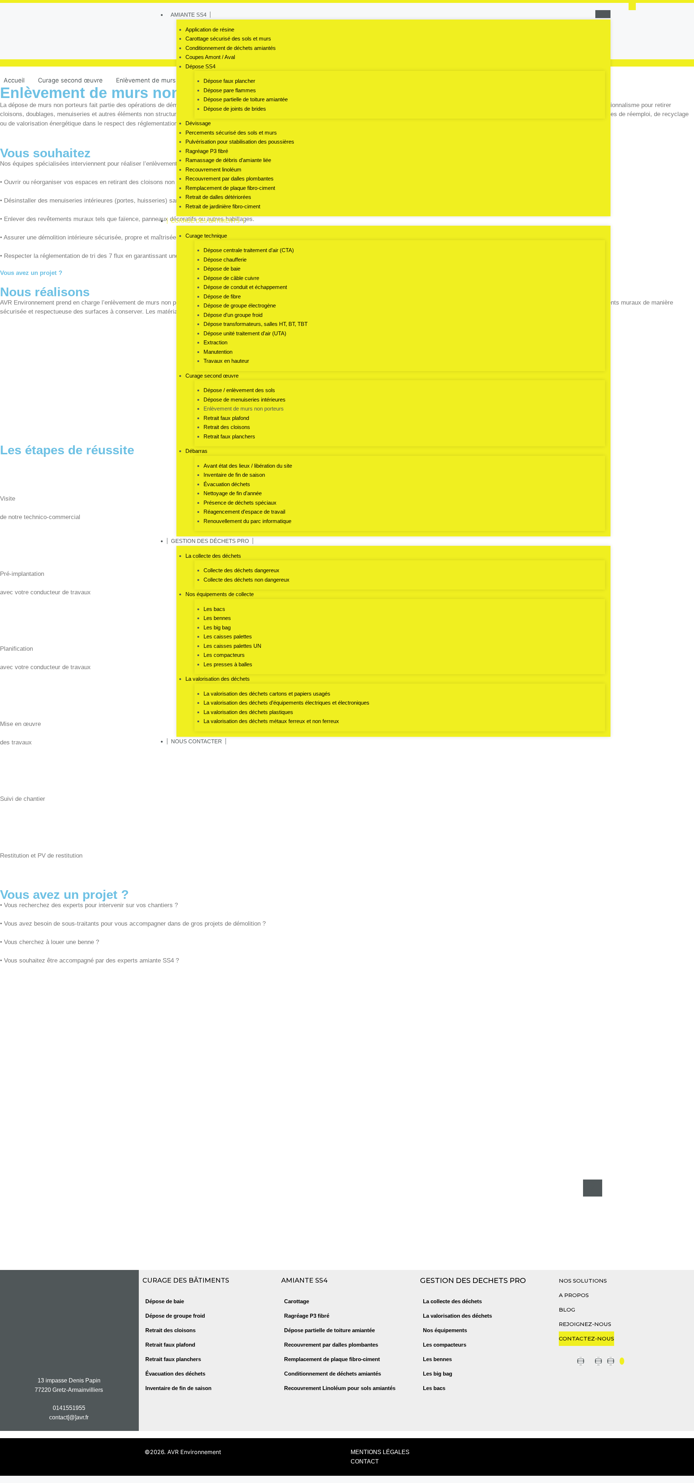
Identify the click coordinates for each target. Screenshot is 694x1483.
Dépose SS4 (200, 66)
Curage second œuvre (212, 376)
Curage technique (206, 236)
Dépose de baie (222, 268)
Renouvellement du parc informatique (247, 521)
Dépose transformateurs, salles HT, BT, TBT (256, 324)
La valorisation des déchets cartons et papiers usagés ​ (268, 693)
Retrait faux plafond (226, 418)
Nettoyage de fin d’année (233, 493)
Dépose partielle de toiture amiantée (246, 99)
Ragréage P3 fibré (206, 151)
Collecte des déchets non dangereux (247, 580)
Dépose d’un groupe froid (233, 315)
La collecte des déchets (213, 556)
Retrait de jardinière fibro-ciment (222, 206)
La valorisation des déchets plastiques (248, 712)
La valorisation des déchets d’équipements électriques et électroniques (286, 703)
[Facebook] (610, 1361)
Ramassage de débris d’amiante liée (228, 160)
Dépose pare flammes (230, 90)
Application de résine (209, 29)
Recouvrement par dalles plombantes (229, 178)
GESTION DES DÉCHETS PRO (210, 541)
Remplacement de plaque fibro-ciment (230, 188)
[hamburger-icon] (603, 14)
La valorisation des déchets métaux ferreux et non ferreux (271, 721)
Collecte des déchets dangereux (241, 570)
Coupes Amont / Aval (210, 57)
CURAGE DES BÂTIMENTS (205, 221)
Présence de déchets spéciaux (240, 503)
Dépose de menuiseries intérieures (245, 399)
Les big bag (217, 627)
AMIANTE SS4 (188, 15)
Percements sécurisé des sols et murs (231, 132)
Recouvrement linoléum (213, 169)
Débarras (196, 451)
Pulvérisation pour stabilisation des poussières (239, 142)
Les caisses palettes (228, 636)
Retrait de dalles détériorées (218, 197)
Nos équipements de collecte (219, 594)
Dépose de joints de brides (235, 109)
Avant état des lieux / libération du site (248, 466)
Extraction (215, 342)
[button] (632, 6)
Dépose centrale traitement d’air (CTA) (249, 250)
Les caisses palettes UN (232, 646)
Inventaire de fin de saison (234, 475)
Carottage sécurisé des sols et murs (228, 38)
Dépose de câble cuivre (231, 278)
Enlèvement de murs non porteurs (244, 408)
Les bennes (217, 618)
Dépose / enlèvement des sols (239, 390)
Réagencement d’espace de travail (244, 512)
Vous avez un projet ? (31, 272)
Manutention (218, 352)
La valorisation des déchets (217, 679)
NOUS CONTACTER (196, 741)
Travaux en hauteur (226, 361)
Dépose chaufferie (225, 259)
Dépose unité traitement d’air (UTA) (245, 333)
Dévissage (198, 123)
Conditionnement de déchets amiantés (230, 48)
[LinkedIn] (580, 1361)
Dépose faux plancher (229, 81)
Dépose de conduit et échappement (245, 287)
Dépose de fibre (222, 296)
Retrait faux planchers (229, 436)
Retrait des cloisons (227, 427)
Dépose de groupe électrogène (240, 305)
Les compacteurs (224, 655)
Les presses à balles (228, 664)
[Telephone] (622, 1361)
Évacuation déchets (227, 484)
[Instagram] (598, 1361)
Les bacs (214, 609)
